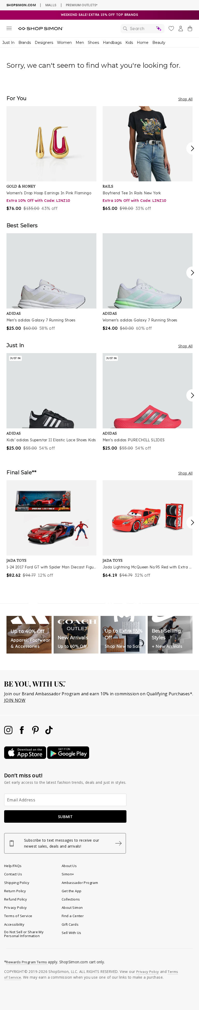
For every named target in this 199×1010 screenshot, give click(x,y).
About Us (69, 865)
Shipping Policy (16, 882)
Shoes (93, 42)
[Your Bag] (190, 29)
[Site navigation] (9, 29)
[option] (51, 158)
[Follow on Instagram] (8, 733)
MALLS (50, 5)
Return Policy (15, 891)
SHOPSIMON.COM (21, 5)
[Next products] (192, 148)
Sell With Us (71, 932)
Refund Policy (15, 899)
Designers (44, 42)
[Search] (142, 28)
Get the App (71, 891)
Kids (129, 42)
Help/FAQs (13, 865)
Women (64, 42)
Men (80, 42)
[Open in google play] (68, 757)
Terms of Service (18, 915)
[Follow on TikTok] (49, 733)
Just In (8, 42)
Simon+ (68, 874)
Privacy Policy (15, 907)
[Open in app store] (25, 757)
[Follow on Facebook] (22, 733)
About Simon (72, 907)
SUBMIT (65, 816)
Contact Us (13, 874)
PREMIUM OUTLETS (81, 5)
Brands (24, 42)
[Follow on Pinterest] (36, 733)
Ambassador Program (80, 882)
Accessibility (14, 924)
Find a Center (73, 915)
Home (142, 42)
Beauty (158, 42)
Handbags (112, 42)
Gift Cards (70, 924)
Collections (71, 899)
